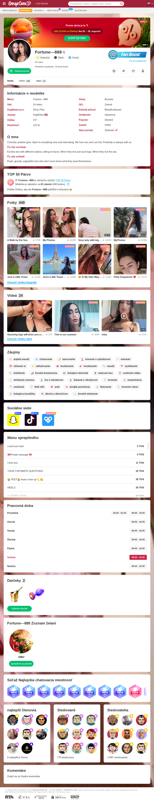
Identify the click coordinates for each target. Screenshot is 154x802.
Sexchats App (81, 10)
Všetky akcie (53, 10)
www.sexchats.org (39, 790)
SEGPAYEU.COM (70, 790)
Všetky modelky (9, 10)
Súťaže (65, 10)
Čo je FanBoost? (138, 61)
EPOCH (59, 790)
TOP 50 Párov (62, 180)
